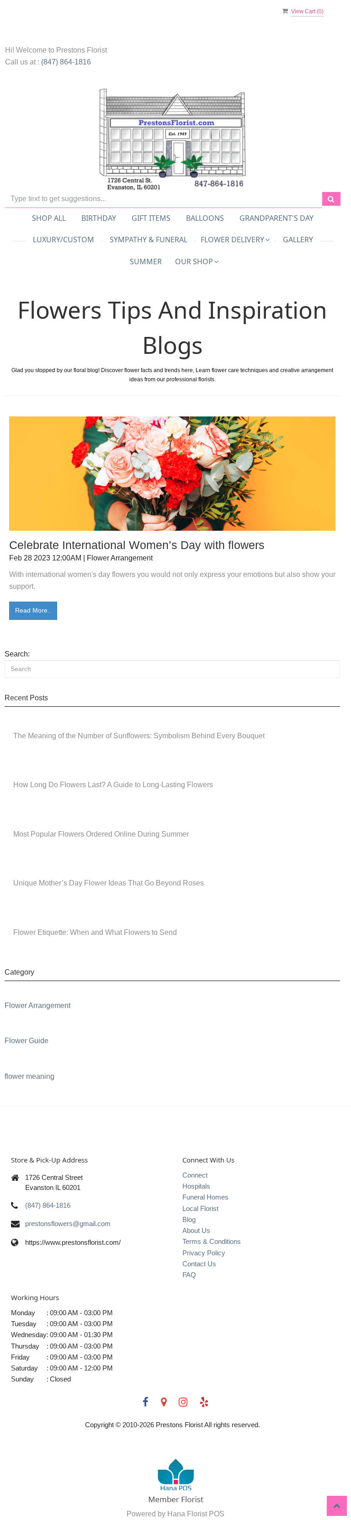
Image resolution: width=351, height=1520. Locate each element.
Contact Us (199, 1264)
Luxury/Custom (63, 240)
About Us (196, 1230)
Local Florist (200, 1208)
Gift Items (151, 218)
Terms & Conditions (211, 1241)
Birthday (98, 218)
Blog (189, 1219)
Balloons (205, 218)
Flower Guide (26, 1041)
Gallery (298, 240)
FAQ (189, 1275)
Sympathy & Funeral (148, 240)
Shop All (49, 218)
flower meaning (29, 1076)
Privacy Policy (203, 1253)
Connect (194, 1175)
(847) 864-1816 (66, 62)
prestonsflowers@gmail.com (68, 1223)
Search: (17, 654)
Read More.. (33, 610)
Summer (146, 261)
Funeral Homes (205, 1197)
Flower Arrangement (37, 1005)
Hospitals (196, 1186)
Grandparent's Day (276, 218)
